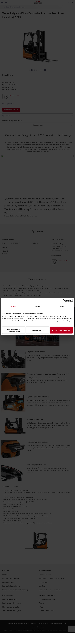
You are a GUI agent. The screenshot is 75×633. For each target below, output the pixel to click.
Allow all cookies (61, 330)
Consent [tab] (13, 306)
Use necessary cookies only (14, 330)
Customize (36, 330)
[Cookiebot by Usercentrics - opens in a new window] (64, 300)
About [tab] (62, 306)
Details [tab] (37, 306)
